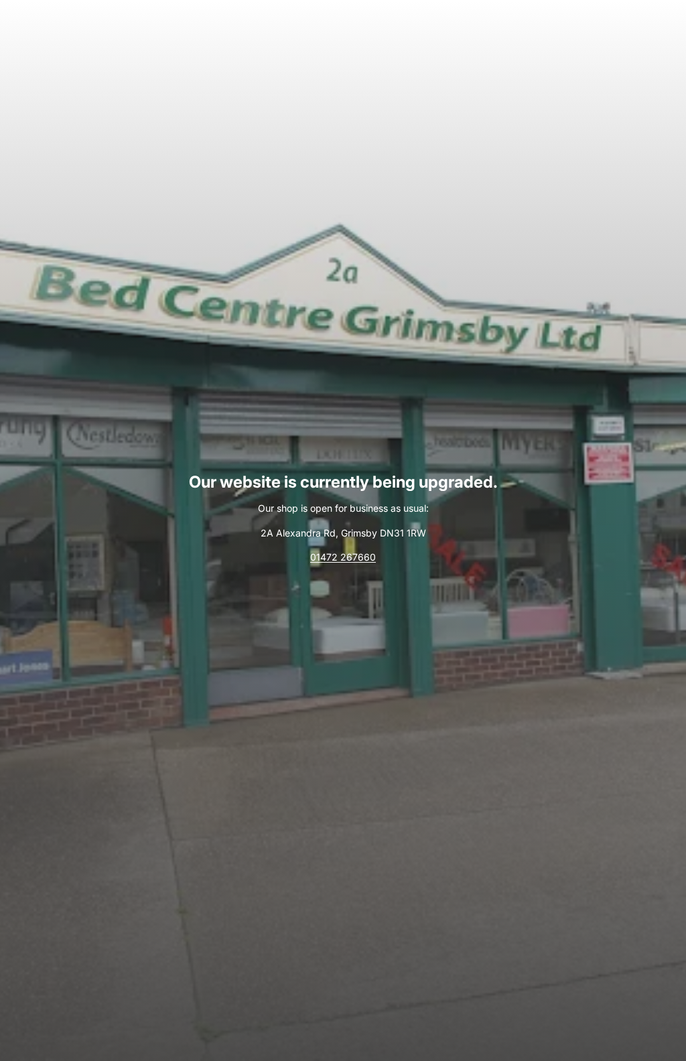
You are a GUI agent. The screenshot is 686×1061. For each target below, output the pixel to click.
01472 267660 (343, 557)
